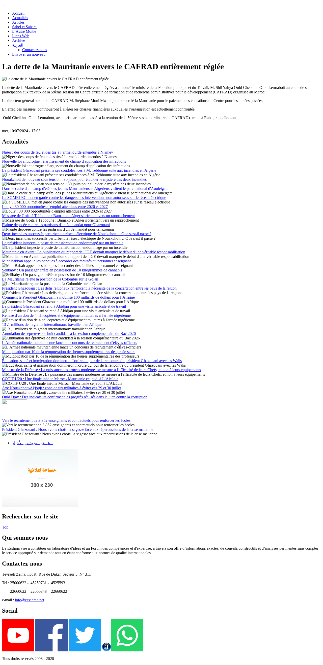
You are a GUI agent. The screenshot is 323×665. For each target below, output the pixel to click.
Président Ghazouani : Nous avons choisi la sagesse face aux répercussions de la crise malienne (77, 429)
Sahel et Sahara (24, 27)
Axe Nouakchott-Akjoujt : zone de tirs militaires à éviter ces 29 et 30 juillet (61, 388)
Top (5, 527)
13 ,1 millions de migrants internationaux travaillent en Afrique (51, 324)
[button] (4, 4)
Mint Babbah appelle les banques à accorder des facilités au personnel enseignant (66, 261)
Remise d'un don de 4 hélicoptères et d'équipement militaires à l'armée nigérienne (66, 315)
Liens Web (20, 36)
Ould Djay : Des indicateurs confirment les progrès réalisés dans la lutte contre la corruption (74, 397)
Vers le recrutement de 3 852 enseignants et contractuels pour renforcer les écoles (66, 420)
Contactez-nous (34, 50)
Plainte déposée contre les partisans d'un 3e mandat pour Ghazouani (56, 225)
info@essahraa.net (29, 600)
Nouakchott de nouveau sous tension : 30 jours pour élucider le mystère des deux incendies (74, 179)
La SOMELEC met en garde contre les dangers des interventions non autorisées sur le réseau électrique (84, 197)
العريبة (17, 45)
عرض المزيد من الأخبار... (32, 443)
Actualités (20, 18)
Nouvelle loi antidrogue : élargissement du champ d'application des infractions (64, 161)
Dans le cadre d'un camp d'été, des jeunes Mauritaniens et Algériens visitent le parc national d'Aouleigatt (85, 188)
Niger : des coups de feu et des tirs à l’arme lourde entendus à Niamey (57, 152)
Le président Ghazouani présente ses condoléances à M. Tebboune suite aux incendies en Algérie (79, 170)
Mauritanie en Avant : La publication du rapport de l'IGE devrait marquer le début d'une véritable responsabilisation (93, 252)
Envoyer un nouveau (28, 54)
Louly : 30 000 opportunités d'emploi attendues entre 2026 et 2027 (55, 206)
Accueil (18, 13)
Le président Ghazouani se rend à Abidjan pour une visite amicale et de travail (64, 306)
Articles (18, 22)
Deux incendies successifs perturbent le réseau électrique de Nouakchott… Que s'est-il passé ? (76, 234)
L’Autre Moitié (24, 31)
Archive (18, 40)
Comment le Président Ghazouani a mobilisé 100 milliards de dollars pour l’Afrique (68, 297)
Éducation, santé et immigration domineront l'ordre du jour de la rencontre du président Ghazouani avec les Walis (92, 361)
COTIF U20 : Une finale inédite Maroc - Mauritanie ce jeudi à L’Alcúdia (60, 379)
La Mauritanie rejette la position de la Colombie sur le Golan (50, 279)
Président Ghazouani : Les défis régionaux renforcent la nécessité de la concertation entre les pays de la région (89, 288)
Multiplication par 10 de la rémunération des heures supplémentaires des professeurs (68, 351)
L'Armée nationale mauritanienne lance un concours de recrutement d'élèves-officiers (69, 342)
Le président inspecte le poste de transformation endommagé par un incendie (62, 243)
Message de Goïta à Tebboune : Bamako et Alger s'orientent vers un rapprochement (68, 216)
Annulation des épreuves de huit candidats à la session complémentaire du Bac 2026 (69, 333)
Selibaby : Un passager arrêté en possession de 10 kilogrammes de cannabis (62, 270)
